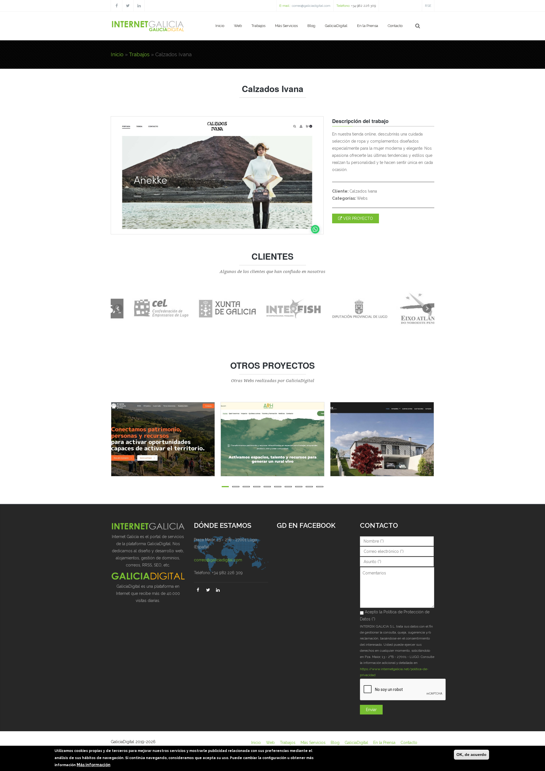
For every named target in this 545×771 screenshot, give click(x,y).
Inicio (219, 26)
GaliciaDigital (336, 26)
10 (319, 486)
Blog (311, 26)
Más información (93, 765)
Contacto (395, 26)
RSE (428, 6)
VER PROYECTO (357, 218)
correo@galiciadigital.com (311, 6)
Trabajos (258, 26)
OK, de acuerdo (471, 754)
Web (238, 26)
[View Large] (214, 439)
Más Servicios (286, 26)
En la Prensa (367, 26)
